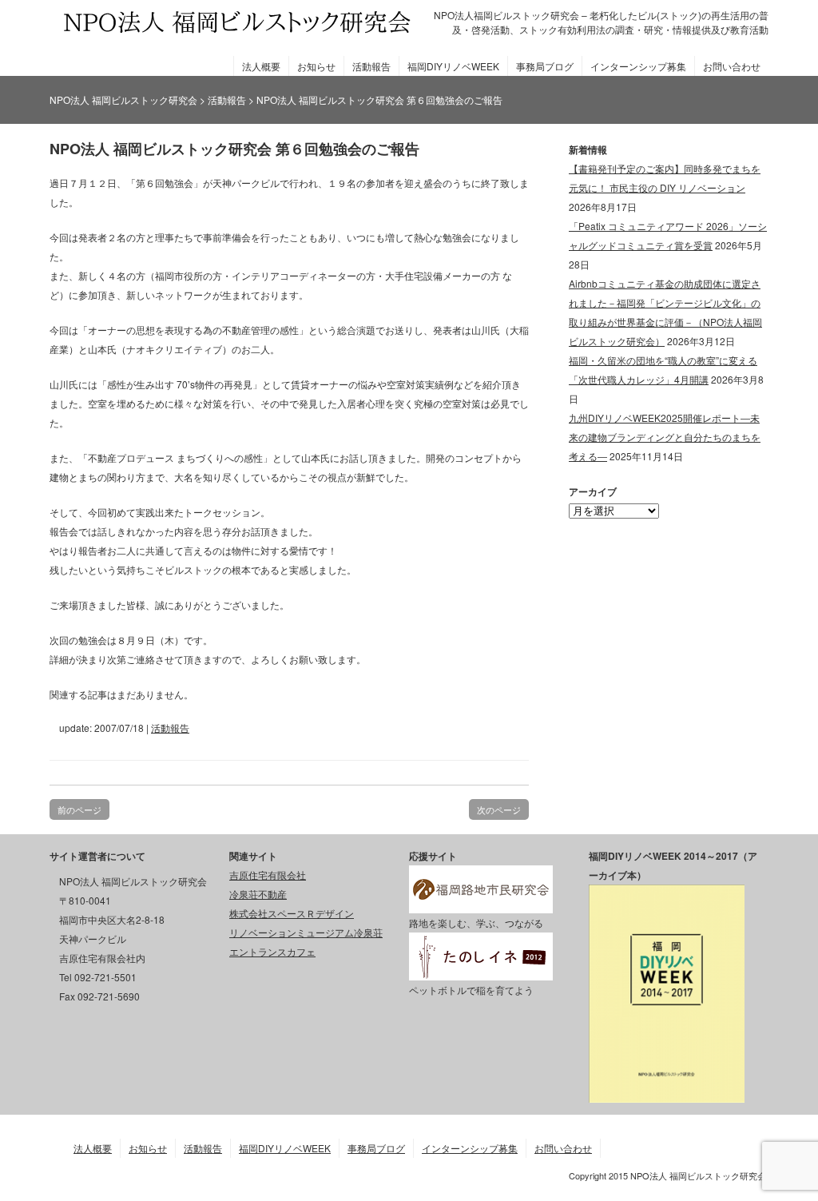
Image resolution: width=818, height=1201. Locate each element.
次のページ (499, 809)
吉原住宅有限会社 (267, 874)
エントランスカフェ (272, 951)
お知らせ (316, 66)
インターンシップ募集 (638, 66)
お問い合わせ (731, 66)
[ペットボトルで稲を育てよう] (481, 970)
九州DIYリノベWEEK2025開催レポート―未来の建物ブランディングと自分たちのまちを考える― (664, 437)
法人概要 (261, 66)
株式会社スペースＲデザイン (291, 913)
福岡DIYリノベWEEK (453, 66)
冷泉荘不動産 (258, 894)
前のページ (79, 809)
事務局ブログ (545, 66)
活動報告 (371, 66)
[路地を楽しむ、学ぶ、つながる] (481, 903)
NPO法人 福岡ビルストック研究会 (123, 99)
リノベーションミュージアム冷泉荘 (306, 932)
